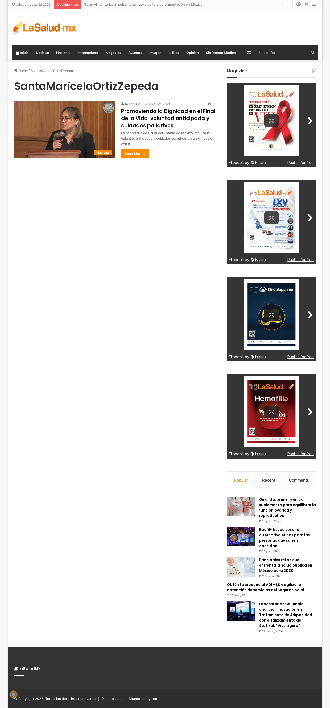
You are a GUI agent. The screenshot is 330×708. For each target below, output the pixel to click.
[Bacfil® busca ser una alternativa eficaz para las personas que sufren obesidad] (241, 536)
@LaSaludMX (27, 668)
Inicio (24, 53)
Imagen (155, 53)
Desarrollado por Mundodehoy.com (129, 699)
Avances (135, 53)
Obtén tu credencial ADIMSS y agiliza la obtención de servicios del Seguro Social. (266, 587)
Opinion (192, 53)
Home (22, 71)
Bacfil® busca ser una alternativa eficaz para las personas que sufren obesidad (284, 537)
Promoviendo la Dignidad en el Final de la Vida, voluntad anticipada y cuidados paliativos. (168, 118)
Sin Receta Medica (221, 53)
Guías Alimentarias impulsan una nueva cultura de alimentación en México (143, 4)
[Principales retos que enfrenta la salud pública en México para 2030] (241, 567)
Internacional (87, 53)
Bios (175, 53)
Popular (241, 480)
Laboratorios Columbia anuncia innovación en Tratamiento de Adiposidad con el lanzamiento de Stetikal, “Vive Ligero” (285, 614)
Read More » (135, 154)
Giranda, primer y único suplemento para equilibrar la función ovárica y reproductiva (287, 507)
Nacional (63, 53)
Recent (268, 480)
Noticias (42, 53)
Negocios (113, 53)
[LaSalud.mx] (45, 27)
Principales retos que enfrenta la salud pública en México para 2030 (285, 565)
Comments (299, 480)
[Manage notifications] (13, 694)
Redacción (133, 104)
